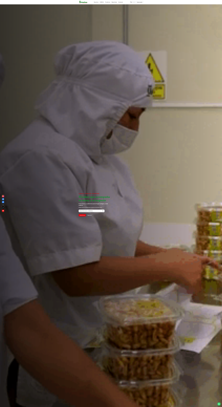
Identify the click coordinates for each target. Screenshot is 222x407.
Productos (107, 2)
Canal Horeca (82, 215)
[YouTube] (3, 211)
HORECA (102, 2)
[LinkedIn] (3, 199)
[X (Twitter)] (3, 205)
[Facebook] (3, 202)
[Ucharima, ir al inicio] (83, 2)
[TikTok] (3, 208)
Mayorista (90, 215)
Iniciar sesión (139, 2)
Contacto (120, 2)
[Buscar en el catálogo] (102, 211)
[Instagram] (3, 196)
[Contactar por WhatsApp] (219, 404)
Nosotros (96, 2)
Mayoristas (114, 2)
